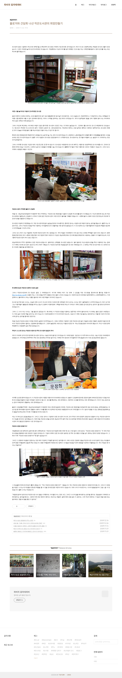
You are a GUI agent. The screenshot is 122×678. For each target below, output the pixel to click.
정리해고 (76, 654)
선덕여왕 (52, 643)
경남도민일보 (47, 640)
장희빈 (45, 654)
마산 (67, 654)
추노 (53, 647)
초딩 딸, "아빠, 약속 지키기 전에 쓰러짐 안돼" (27, 523)
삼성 (52, 654)
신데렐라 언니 (69, 651)
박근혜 (70, 640)
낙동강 (78, 647)
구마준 (68, 643)
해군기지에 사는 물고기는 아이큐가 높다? (26, 528)
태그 (82, 5)
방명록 (113, 5)
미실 (62, 640)
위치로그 (104, 5)
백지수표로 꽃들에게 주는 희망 (23, 520)
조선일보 (38, 647)
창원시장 (69, 647)
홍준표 (60, 643)
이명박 (60, 647)
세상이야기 (17, 516)
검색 (115, 642)
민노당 (37, 640)
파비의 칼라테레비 (12, 4)
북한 (44, 643)
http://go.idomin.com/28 (19, 295)
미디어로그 (92, 5)
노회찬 (76, 643)
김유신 (37, 654)
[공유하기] (19, 506)
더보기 (36, 658)
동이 (56, 640)
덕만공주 (78, 640)
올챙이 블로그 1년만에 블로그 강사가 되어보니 (28, 531)
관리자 (69, 675)
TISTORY (62, 675)
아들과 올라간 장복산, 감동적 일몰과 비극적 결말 (29, 526)
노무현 (46, 647)
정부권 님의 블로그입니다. (22, 595)
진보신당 (60, 654)
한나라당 (38, 651)
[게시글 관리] (22, 506)
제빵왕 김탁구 (56, 651)
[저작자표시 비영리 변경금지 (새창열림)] (38, 506)
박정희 (37, 643)
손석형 (46, 651)
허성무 (84, 643)
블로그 (79, 651)
